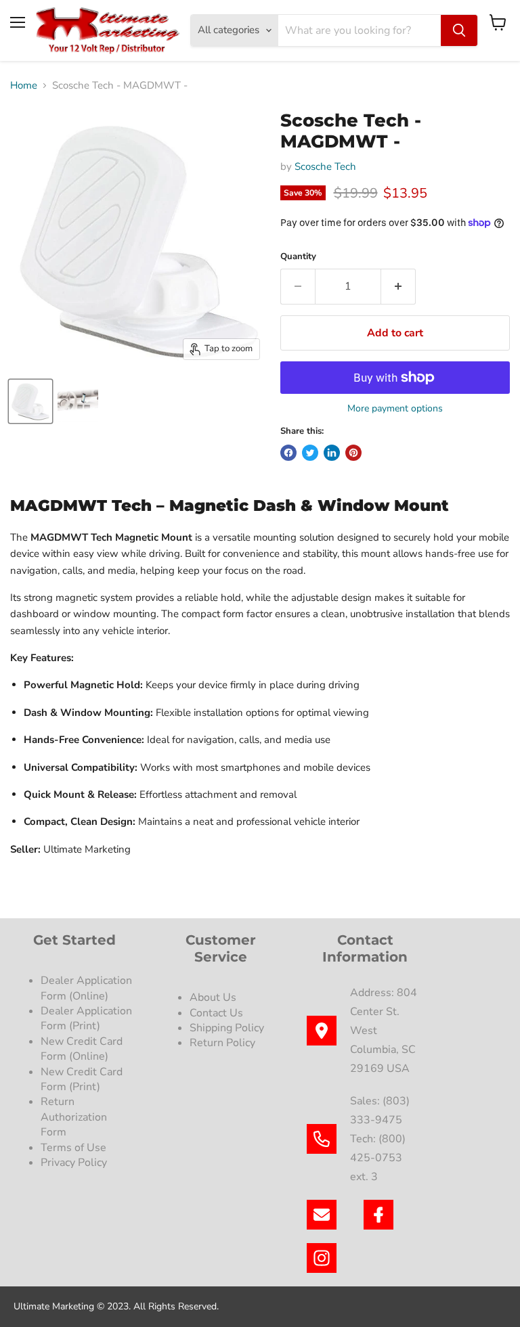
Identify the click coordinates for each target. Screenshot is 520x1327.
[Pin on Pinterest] (353, 453)
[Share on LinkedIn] (332, 453)
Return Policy (222, 1042)
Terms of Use (75, 1147)
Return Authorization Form (74, 1117)
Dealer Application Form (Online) (86, 988)
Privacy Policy (75, 1162)
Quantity (298, 257)
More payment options (395, 408)
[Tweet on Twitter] (310, 453)
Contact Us (216, 1013)
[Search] (459, 30)
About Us (213, 997)
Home (23, 85)
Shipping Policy (227, 1027)
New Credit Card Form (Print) (82, 1079)
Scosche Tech (325, 166)
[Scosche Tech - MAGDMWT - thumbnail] (30, 401)
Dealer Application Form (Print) (86, 1018)
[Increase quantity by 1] (398, 286)
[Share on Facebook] (288, 453)
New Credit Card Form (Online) (82, 1049)
